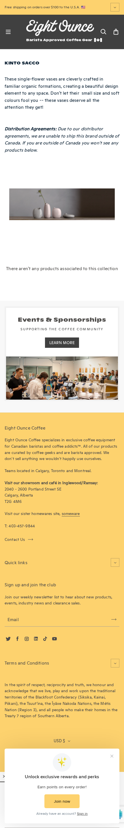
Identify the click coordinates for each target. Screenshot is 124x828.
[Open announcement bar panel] (114, 7)
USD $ (59, 740)
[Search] (103, 31)
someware (71, 513)
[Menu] (8, 31)
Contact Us (15, 539)
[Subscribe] (114, 619)
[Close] (4, 776)
